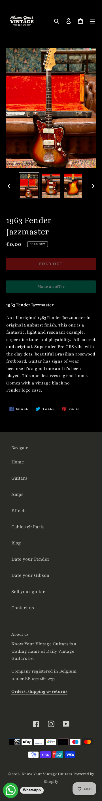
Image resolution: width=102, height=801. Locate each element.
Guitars (19, 478)
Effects (19, 510)
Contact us (22, 608)
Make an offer (51, 288)
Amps (17, 494)
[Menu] (92, 21)
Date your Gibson (30, 575)
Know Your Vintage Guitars (47, 774)
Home (17, 462)
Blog (16, 543)
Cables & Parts (27, 527)
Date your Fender (30, 559)
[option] (29, 186)
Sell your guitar (28, 591)
